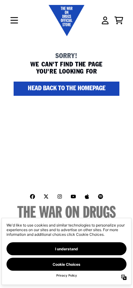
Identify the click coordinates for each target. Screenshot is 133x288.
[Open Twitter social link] (46, 196)
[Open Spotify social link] (100, 196)
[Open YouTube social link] (73, 196)
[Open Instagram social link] (59, 196)
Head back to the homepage (66, 88)
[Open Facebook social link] (32, 196)
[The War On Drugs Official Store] (67, 20)
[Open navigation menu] (14, 20)
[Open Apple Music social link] (87, 196)
